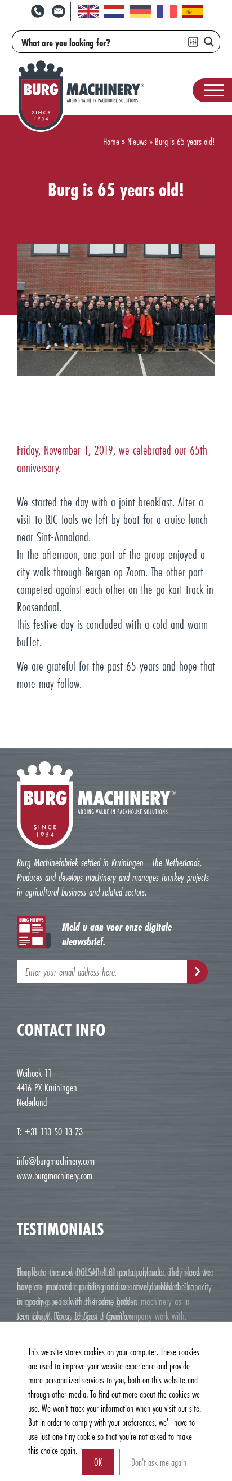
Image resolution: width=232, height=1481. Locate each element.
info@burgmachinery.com (56, 1160)
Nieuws (137, 141)
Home (111, 141)
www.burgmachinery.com (54, 1175)
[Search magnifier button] (209, 42)
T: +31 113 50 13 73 (50, 1131)
